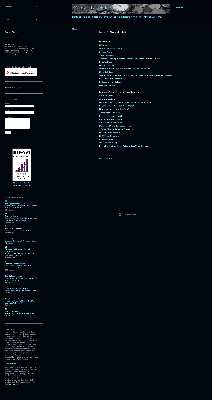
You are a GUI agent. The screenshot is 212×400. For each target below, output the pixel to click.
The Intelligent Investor (109, 112)
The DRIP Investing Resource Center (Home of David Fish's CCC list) (129, 58)
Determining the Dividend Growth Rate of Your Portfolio (125, 102)
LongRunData (105, 62)
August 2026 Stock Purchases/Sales (19, 313)
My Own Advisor (11, 239)
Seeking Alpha (105, 52)
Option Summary (139, 17)
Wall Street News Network (111, 48)
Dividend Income (122, 17)
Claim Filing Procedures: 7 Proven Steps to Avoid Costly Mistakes (21, 219)
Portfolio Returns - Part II (110, 119)
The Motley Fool (106, 55)
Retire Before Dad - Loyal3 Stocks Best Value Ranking (123, 146)
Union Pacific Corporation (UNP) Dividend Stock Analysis (18, 267)
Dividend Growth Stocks (21, 183)
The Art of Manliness (13, 228)
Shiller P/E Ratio (106, 72)
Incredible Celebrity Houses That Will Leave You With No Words (20, 302)
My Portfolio (106, 17)
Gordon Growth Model (109, 132)
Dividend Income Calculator (111, 82)
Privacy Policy (10, 363)
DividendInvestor (107, 85)
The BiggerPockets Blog (15, 204)
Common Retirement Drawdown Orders (21, 241)
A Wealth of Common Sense (16, 288)
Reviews (11, 384)
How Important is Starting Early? (114, 109)
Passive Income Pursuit (99, 7)
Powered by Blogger (129, 215)
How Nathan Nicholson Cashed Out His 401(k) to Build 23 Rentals (21, 207)
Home (75, 17)
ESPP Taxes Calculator (109, 136)
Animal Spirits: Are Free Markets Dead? (21, 290)
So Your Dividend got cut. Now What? (116, 106)
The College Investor (13, 276)
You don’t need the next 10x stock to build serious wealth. (20, 254)
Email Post (108, 159)
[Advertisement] (139, 183)
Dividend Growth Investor (22, 185)
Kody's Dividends (12, 311)
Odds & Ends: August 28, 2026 (17, 230)
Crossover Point (106, 139)
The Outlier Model (12, 299)
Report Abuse (11, 32)
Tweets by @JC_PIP (13, 87)
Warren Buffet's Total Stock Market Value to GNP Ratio (124, 68)
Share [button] (74, 29)
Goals (152, 17)
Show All (9, 317)
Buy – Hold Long (11, 216)
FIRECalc (103, 45)
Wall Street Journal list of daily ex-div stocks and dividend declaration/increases (135, 75)
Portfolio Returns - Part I (110, 116)
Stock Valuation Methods (110, 122)
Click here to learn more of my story (20, 54)
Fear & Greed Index (108, 65)
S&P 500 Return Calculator (111, 78)
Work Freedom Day (108, 142)
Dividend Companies (88, 17)
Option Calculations (108, 99)
